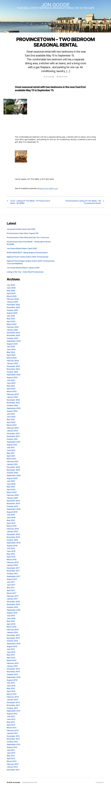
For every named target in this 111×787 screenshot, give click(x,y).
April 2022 (11, 422)
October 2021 (12, 439)
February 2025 (13, 327)
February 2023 (13, 394)
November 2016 (13, 604)
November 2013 (13, 705)
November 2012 (13, 739)
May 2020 (11, 487)
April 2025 (11, 321)
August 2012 (12, 747)
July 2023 (11, 380)
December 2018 (13, 534)
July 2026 (11, 285)
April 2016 (11, 624)
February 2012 (13, 764)
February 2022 (13, 428)
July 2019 (11, 515)
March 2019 (11, 526)
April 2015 (11, 658)
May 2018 (11, 554)
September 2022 (13, 408)
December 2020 (13, 467)
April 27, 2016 (63, 76)
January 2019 (12, 532)
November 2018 (13, 537)
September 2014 (13, 677)
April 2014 (11, 691)
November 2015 (13, 638)
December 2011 (13, 770)
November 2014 (13, 672)
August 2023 (12, 377)
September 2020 (14, 476)
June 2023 (11, 383)
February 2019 (13, 529)
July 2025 (11, 316)
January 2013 (12, 733)
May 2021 (11, 453)
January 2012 (12, 767)
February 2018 (13, 562)
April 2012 (11, 759)
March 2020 (11, 492)
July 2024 (11, 347)
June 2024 (11, 349)
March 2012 (11, 761)
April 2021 (11, 456)
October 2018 (12, 540)
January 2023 (12, 397)
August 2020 (12, 478)
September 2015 (13, 644)
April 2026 (11, 293)
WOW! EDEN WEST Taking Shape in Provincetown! (27, 253)
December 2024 (13, 333)
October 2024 (12, 338)
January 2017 (12, 599)
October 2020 (12, 473)
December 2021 (13, 434)
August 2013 (12, 714)
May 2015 (11, 655)
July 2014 (11, 683)
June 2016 (11, 618)
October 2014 (12, 674)
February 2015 (13, 663)
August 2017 (12, 579)
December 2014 (13, 669)
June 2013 (11, 719)
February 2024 (13, 361)
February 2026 (13, 299)
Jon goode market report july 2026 (21, 229)
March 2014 (11, 694)
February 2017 (13, 596)
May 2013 (11, 722)
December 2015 (13, 635)
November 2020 (13, 470)
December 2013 (13, 702)
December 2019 (13, 501)
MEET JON (55, 28)
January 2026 (12, 302)
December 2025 (13, 305)
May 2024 (11, 352)
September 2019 (13, 509)
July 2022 (11, 414)
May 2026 (11, 291)
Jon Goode (55, 4)
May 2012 (11, 756)
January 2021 (12, 464)
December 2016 (13, 602)
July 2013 (11, 716)
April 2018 (11, 557)
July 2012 (11, 750)
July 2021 (11, 447)
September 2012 (13, 744)
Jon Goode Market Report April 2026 (22, 248)
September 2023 (13, 375)
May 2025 (11, 319)
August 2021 (12, 445)
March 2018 (11, 560)
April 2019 (11, 523)
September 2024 (14, 341)
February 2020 (13, 495)
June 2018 (11, 551)
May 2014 (11, 688)
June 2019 (11, 518)
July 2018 (11, 548)
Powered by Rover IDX (29, 782)
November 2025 (13, 307)
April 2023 (11, 389)
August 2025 (12, 313)
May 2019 (11, 520)
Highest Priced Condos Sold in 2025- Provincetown (27, 257)
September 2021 (13, 442)
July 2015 (11, 649)
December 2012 (13, 736)
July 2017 (11, 582)
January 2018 (12, 565)
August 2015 (12, 646)
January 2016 (12, 632)
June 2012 (11, 753)
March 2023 (11, 391)
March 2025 (11, 324)
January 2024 (12, 363)
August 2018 (12, 546)
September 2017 (13, 576)
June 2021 (11, 450)
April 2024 (11, 355)
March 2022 (11, 425)
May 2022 (11, 419)
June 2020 (11, 484)
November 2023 (13, 369)
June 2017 (11, 585)
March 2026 (11, 296)
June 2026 (11, 288)
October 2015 (12, 641)
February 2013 (13, 731)
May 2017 (11, 588)
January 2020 (12, 498)
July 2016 (11, 616)
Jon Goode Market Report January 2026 (23, 268)
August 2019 (12, 512)
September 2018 (13, 543)
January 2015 (12, 666)
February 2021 (13, 462)
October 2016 (12, 607)
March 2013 (11, 728)
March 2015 (11, 660)
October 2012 (12, 742)
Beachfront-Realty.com (48, 188)
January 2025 (12, 330)
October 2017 (12, 574)
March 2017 (11, 593)
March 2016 (11, 627)
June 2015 (11, 652)
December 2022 (13, 400)
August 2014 (12, 680)
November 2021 (13, 436)
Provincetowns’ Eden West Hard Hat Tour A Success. (28, 237)
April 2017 (11, 590)
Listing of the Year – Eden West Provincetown (25, 272)
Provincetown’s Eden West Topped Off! (22, 233)
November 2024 (13, 335)
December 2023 (13, 366)
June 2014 (11, 686)
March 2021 (11, 459)
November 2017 (13, 571)
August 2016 (12, 613)
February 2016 (13, 630)
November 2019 (13, 504)
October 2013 (12, 708)
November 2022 (13, 403)
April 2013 (11, 725)
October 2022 (12, 406)
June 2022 (11, 417)
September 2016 (13, 610)
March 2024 (11, 358)
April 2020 (11, 490)
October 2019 (12, 506)
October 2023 (12, 372)
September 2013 (13, 711)
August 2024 (12, 344)
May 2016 (11, 621)
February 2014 (13, 697)
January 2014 (12, 700)
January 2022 (12, 431)
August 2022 (12, 411)
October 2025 (12, 310)
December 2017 (13, 568)
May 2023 (11, 386)
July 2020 (11, 481)
